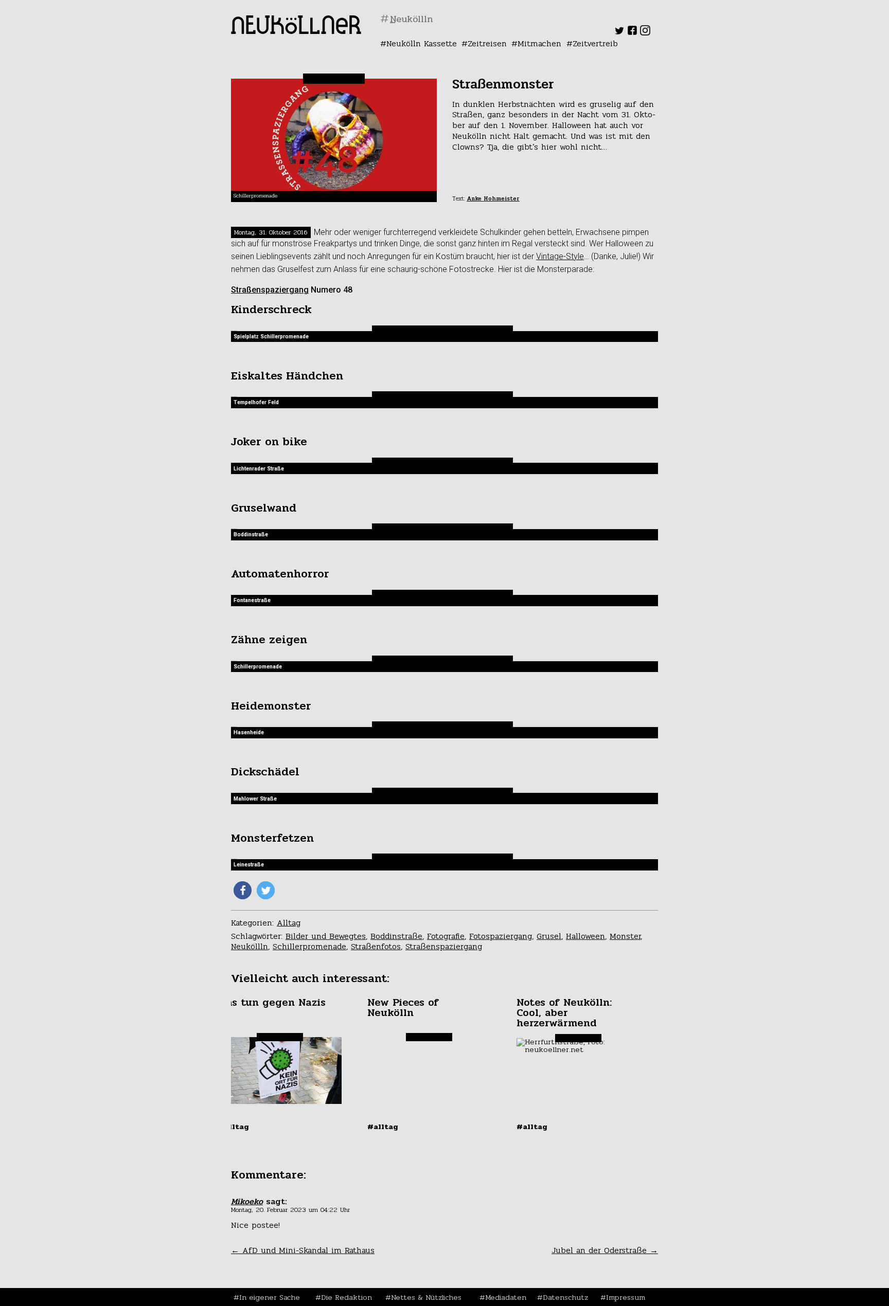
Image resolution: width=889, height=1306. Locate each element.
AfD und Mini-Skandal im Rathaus (303, 1250)
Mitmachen (539, 43)
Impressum (625, 1297)
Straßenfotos (376, 946)
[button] (243, 890)
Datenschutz (565, 1297)
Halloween (585, 936)
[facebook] (632, 32)
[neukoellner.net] (296, 31)
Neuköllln (249, 946)
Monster (625, 936)
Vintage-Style (560, 256)
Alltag (288, 922)
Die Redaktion (346, 1297)
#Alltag (233, 1126)
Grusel (549, 936)
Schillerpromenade (309, 946)
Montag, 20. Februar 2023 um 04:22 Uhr (290, 1210)
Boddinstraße (396, 936)
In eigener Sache (269, 1297)
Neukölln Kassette (421, 43)
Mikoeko (247, 1201)
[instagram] (645, 32)
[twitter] (619, 32)
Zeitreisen (487, 43)
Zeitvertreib (595, 43)
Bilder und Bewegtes (326, 936)
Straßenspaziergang (270, 290)
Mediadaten (505, 1297)
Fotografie (446, 936)
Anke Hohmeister (493, 198)
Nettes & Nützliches (426, 1297)
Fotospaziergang (500, 936)
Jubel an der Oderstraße (605, 1250)
